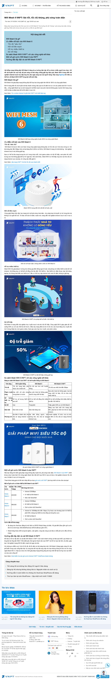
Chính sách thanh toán (92, 646)
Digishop (61, 74)
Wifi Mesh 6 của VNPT (61, 473)
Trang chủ (7, 12)
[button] (106, 606)
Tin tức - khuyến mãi (46, 626)
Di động (70, 638)
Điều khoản (78, 626)
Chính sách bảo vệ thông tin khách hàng (97, 655)
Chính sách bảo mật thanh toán (95, 648)
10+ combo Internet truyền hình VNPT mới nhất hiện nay (28, 93)
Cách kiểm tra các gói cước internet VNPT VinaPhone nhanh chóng (32, 556)
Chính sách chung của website (94, 640)
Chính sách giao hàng (92, 643)
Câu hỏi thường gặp (64, 626)
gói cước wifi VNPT (41, 480)
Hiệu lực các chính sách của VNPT (96, 668)
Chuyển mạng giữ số (73, 644)
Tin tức (70, 646)
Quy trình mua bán (91, 665)
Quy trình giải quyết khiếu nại (94, 663)
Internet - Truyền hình (74, 641)
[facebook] (70, 22)
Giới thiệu (32, 626)
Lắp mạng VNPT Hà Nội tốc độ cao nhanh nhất (25, 162)
